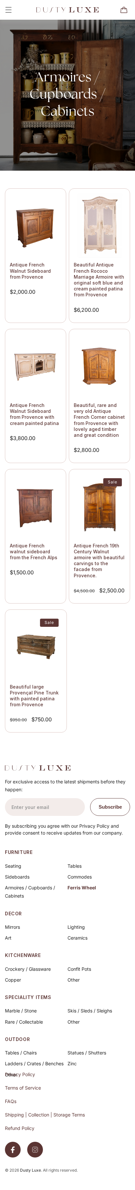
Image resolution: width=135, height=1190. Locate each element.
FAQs (10, 1101)
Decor (13, 913)
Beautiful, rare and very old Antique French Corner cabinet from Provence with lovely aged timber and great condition (99, 420)
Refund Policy (19, 1128)
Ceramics (77, 938)
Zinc (72, 1063)
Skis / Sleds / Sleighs (90, 1010)
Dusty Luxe (30, 1170)
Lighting (76, 927)
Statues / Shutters (87, 1052)
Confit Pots (79, 969)
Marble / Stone (21, 1010)
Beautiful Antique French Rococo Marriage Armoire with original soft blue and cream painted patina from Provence (99, 279)
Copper (13, 980)
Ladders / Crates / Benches (34, 1063)
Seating (13, 866)
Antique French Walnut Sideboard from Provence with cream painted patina (34, 414)
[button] (8, 10)
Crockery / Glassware (28, 969)
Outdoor (17, 1039)
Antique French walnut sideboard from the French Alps (33, 551)
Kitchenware (23, 955)
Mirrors (12, 927)
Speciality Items (28, 997)
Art (8, 938)
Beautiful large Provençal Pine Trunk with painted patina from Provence (34, 696)
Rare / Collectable (24, 1022)
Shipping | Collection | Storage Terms (45, 1114)
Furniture (18, 852)
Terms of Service (23, 1088)
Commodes (80, 877)
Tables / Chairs (21, 1052)
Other (74, 980)
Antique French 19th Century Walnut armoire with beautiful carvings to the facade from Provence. (99, 560)
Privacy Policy (20, 1074)
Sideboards (17, 877)
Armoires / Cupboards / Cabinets (30, 892)
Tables (75, 866)
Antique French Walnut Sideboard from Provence (30, 270)
